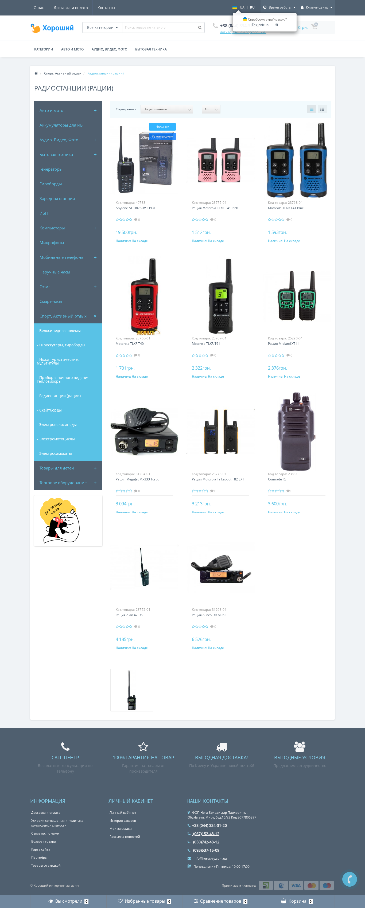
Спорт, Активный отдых (63, 316)
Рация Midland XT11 (283, 343)
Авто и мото (51, 110)
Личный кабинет (123, 812)
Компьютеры (52, 227)
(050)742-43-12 (205, 841)
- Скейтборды (49, 410)
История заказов (123, 820)
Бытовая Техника (151, 49)
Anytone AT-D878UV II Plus (135, 208)
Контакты (106, 7)
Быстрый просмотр (144, 156)
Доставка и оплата (71, 7)
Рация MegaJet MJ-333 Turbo (137, 479)
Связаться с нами (45, 833)
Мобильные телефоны (62, 257)
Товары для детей (57, 468)
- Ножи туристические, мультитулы (58, 361)
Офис (45, 286)
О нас (39, 7)
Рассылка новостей (125, 836)
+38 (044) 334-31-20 (209, 825)
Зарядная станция (57, 198)
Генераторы (51, 169)
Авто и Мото (72, 49)
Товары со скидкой (46, 865)
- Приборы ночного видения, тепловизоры (63, 379)
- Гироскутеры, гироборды (61, 344)
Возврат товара (43, 841)
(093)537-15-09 (205, 850)
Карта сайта (40, 849)
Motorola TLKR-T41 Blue (286, 208)
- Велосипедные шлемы (59, 330)
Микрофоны (52, 242)
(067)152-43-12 (205, 833)
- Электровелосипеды (57, 424)
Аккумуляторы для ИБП (63, 125)
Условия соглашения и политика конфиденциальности (57, 823)
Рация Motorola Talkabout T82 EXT (218, 479)
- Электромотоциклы (56, 438)
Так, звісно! (260, 24)
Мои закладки (121, 828)
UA (242, 7)
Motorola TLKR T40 (130, 343)
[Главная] (36, 73)
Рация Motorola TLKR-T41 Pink (215, 208)
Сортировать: (126, 109)
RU (252, 7)
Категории (43, 49)
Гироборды (51, 183)
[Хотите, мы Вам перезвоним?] (350, 879)
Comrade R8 (277, 479)
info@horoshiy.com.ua (210, 858)
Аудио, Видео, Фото (109, 49)
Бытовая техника (56, 154)
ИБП (44, 213)
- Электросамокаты (54, 453)
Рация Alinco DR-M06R (209, 615)
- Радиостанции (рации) (59, 395)
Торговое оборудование (63, 482)
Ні (276, 24)
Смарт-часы (51, 301)
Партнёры (39, 857)
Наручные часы (55, 272)
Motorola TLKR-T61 (206, 343)
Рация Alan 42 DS (129, 615)
